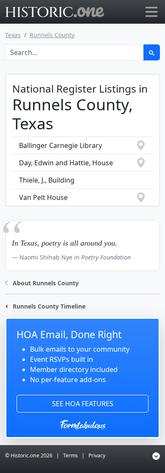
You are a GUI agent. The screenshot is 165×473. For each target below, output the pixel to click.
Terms (70, 455)
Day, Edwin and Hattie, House (66, 162)
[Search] (151, 52)
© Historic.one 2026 (28, 455)
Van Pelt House (43, 197)
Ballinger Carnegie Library (60, 145)
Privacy (96, 455)
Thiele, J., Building (46, 180)
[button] (42, 282)
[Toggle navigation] (151, 11)
